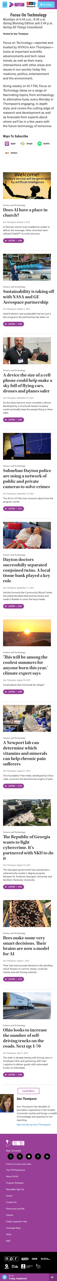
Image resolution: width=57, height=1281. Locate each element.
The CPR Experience (15, 1170)
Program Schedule (14, 1183)
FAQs (8, 1234)
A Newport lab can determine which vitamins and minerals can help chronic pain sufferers (25, 753)
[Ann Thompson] (7, 1103)
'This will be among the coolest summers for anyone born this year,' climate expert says (25, 665)
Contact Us (11, 1202)
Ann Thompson (21, 33)
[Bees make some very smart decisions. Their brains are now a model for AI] (27, 913)
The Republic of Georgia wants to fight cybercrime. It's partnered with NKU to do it (28, 847)
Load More (28, 1091)
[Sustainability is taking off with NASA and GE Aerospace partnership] (27, 267)
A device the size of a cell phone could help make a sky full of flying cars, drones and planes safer (27, 383)
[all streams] (53, 1277)
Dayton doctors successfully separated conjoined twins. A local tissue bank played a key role (26, 570)
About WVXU (12, 1176)
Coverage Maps (13, 1228)
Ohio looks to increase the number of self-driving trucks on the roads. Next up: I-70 (25, 1038)
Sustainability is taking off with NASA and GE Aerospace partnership (28, 297)
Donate (47, 4)
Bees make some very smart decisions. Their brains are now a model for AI (26, 945)
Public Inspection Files (16, 1221)
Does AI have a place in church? (25, 212)
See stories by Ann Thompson (34, 1124)
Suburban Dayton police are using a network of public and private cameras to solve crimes (27, 478)
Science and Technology (14, 205)
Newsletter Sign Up (15, 1189)
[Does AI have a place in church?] (27, 185)
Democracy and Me (15, 1208)
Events (9, 1196)
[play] (5, 1277)
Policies (9, 1215)
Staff (8, 1241)
